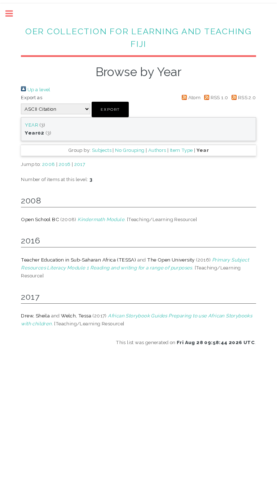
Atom (194, 97)
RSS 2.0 (246, 97)
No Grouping (129, 150)
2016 (65, 164)
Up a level (38, 89)
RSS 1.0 (218, 97)
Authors (157, 150)
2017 (79, 164)
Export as (31, 97)
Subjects (101, 150)
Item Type (181, 150)
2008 (48, 164)
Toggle (13, 13)
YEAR (31, 125)
